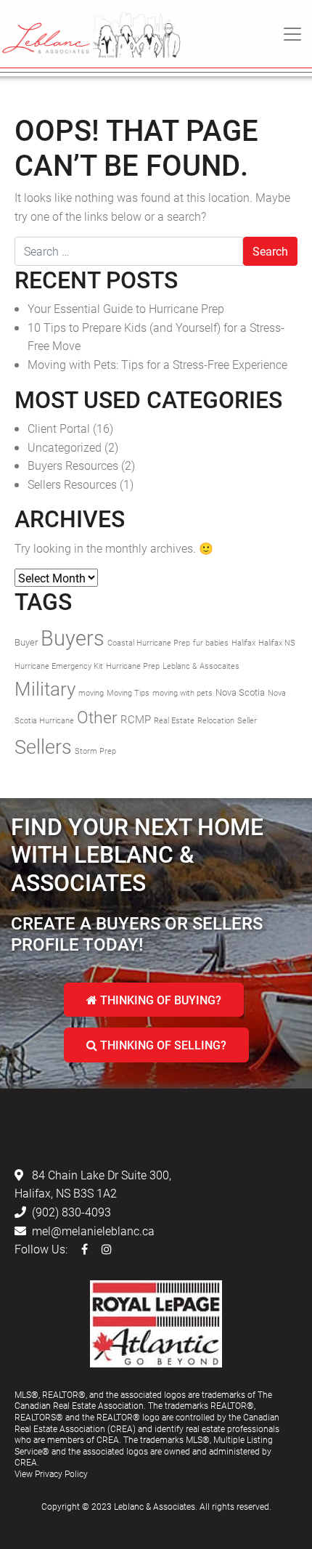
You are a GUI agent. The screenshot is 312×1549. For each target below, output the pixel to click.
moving (91, 693)
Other (97, 717)
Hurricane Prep (133, 666)
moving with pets (182, 693)
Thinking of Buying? (159, 999)
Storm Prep (95, 751)
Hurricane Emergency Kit (59, 666)
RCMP (135, 719)
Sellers (43, 746)
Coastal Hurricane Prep (148, 643)
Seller (247, 720)
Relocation (215, 720)
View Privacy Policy (51, 1473)
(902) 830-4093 (71, 1211)
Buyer (26, 642)
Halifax (243, 643)
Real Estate (174, 720)
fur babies (211, 643)
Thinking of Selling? (161, 1044)
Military (45, 688)
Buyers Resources (73, 465)
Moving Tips (128, 693)
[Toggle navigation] (292, 34)
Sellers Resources (72, 484)
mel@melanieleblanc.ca (93, 1230)
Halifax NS (276, 643)
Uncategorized (65, 447)
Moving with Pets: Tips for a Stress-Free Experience (157, 364)
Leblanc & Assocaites (201, 666)
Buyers (72, 637)
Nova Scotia (240, 692)
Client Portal (59, 428)
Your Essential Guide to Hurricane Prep (126, 308)
